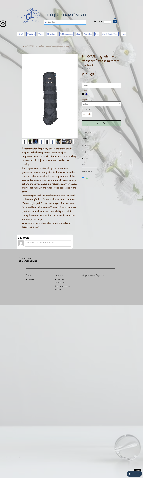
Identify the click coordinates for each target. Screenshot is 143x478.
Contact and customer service (28, 259)
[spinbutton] (87, 114)
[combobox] (101, 85)
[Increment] (89, 114)
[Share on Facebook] (83, 177)
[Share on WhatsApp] (87, 177)
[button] (115, 20)
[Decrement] (84, 114)
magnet (85, 99)
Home (24, 46)
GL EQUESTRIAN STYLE (65, 15)
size (84, 80)
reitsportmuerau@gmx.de (93, 275)
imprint (58, 289)
